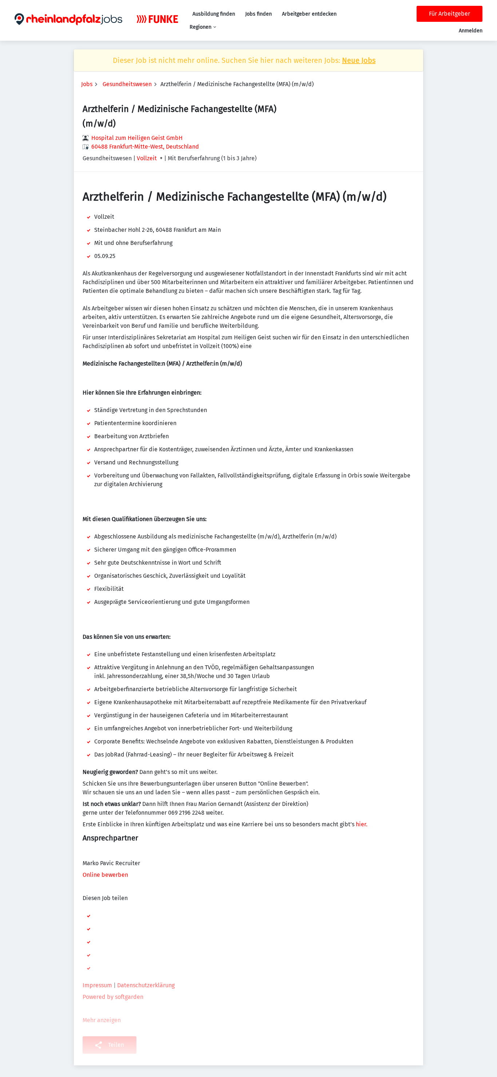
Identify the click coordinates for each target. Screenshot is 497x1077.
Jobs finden (258, 14)
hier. (361, 824)
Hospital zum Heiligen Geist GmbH (137, 137)
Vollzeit (147, 158)
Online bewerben (106, 874)
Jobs (86, 84)
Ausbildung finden (213, 14)
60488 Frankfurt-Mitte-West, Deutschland (145, 146)
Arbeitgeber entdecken (309, 14)
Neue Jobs (358, 60)
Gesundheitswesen (127, 84)
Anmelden (470, 31)
